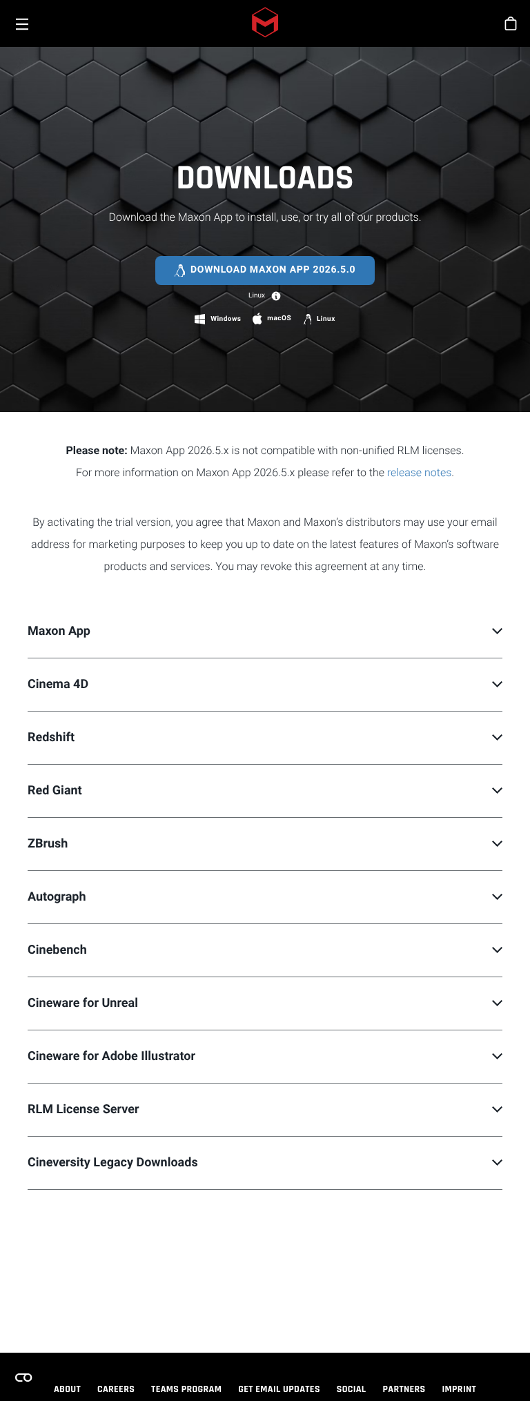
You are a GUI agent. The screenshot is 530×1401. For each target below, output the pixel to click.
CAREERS (116, 1389)
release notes (419, 472)
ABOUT (67, 1389)
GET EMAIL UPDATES (279, 1389)
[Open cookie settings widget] (23, 1377)
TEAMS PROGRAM (186, 1389)
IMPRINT (459, 1389)
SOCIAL (351, 1389)
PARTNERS (404, 1389)
